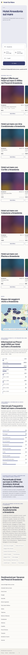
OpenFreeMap (6, 329)
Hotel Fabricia (4, 150)
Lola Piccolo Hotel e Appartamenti (8, 106)
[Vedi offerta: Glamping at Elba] (12, 268)
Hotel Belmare (4, 236)
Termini (6, 652)
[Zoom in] (26, 306)
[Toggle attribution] (26, 329)
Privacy (2, 652)
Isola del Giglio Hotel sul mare (7, 584)
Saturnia (3, 640)
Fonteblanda (4, 619)
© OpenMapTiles (12, 329)
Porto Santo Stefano (5, 605)
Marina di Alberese (5, 615)
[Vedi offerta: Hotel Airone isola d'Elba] (12, 181)
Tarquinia (3, 633)
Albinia (2, 608)
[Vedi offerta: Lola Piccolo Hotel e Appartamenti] (12, 95)
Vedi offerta (12, 113)
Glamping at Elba (5, 280)
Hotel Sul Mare (8, 2)
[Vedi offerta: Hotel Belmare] (12, 225)
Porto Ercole (3, 591)
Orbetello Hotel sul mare (6, 588)
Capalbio (3, 626)
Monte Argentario (5, 602)
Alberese (3, 622)
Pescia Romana (4, 629)
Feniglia (2, 595)
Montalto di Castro (5, 636)
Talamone (3, 612)
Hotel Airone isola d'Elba (6, 193)
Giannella (3, 598)
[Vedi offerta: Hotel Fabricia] (12, 138)
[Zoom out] (26, 308)
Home (4, 7)
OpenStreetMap (22, 329)
